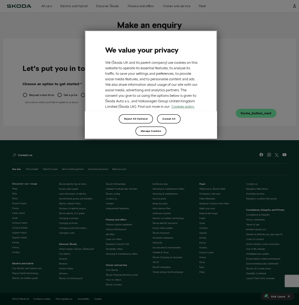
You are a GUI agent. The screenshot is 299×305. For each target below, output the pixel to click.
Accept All (168, 118)
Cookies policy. (183, 106)
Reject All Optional (136, 118)
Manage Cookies (151, 130)
